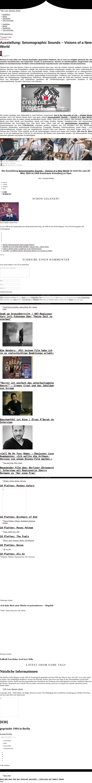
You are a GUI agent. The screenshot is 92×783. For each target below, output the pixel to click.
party (48, 299)
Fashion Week (61, 297)
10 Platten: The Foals (14, 536)
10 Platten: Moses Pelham (16, 527)
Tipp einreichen (8, 20)
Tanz (67, 299)
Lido (21, 299)
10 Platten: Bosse (11, 545)
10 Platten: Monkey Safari (17, 485)
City (40, 297)
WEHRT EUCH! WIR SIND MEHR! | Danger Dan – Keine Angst (26, 247)
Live (23, 299)
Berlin (24, 297)
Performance (51, 299)
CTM (5, 192)
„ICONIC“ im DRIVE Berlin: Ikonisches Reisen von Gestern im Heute (27, 251)
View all (2, 254)
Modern (36, 299)
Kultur (1, 39)
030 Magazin (6, 297)
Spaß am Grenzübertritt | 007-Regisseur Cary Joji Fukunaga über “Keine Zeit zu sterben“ (26, 316)
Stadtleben (6, 14)
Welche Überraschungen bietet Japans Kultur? (19, 245)
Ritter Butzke (61, 299)
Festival (65, 297)
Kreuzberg (11, 299)
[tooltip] (5, 182)
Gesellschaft (71, 297)
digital (48, 297)
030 (1, 297)
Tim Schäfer (7, 55)
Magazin (28, 299)
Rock (65, 299)
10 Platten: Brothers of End (18, 517)
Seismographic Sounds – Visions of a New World (69, 117)
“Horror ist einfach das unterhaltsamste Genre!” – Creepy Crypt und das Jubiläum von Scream (27, 386)
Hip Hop (75, 297)
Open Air (44, 299)
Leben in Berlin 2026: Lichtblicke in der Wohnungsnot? (22, 249)
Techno (70, 299)
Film (67, 297)
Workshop (77, 299)
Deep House (44, 297)
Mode (32, 299)
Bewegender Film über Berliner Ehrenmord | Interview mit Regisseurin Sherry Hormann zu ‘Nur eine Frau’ (27, 470)
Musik (5, 16)
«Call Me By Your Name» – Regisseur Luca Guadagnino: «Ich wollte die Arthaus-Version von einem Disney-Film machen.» (27, 456)
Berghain (20, 297)
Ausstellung (13, 297)
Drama (54, 297)
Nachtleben (6, 18)
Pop (58, 299)
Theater (74, 299)
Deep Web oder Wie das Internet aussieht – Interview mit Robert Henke (32, 779)
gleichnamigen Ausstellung (77, 123)
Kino (5, 299)
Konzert (8, 299)
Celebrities (34, 297)
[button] (15, 737)
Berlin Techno (28, 297)
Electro (57, 297)
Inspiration (86, 297)
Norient (58, 62)
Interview (2, 299)
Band (17, 297)
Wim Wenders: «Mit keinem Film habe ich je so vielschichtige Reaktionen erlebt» (27, 351)
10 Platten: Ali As (12, 554)
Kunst (18, 299)
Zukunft (81, 299)
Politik (55, 299)
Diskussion (51, 297)
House (79, 297)
